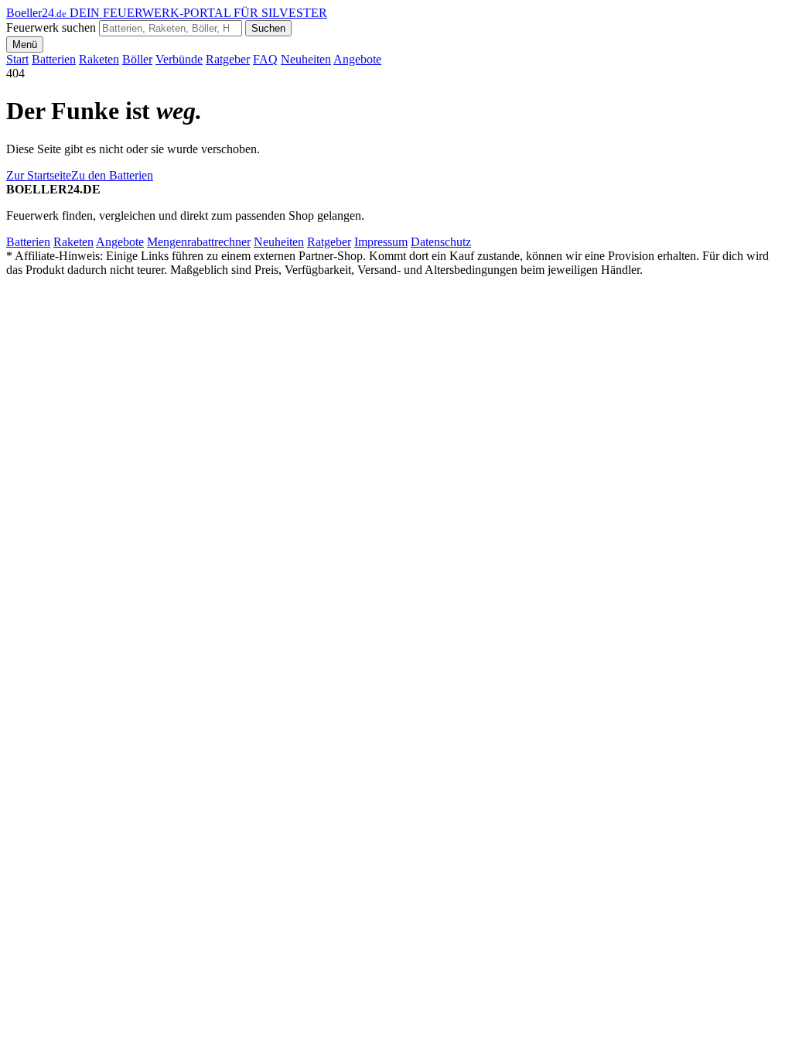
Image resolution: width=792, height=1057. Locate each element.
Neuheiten (306, 59)
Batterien (54, 59)
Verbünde (179, 59)
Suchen (268, 28)
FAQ (265, 59)
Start (17, 59)
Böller (137, 59)
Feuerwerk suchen (51, 27)
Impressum (381, 241)
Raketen (99, 59)
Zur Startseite (38, 175)
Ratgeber (228, 59)
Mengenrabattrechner (199, 241)
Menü (24, 44)
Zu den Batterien (112, 175)
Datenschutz (441, 241)
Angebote (357, 59)
